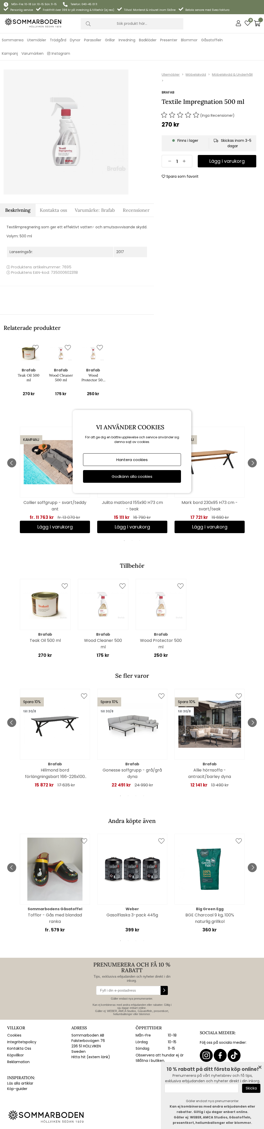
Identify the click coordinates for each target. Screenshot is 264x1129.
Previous (11, 463)
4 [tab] (143, 795)
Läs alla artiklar (20, 1083)
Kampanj (10, 53)
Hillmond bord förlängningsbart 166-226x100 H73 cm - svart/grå (55, 773)
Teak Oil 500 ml (28, 377)
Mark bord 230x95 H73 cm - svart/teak (210, 506)
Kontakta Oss (19, 1048)
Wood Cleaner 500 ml (61, 377)
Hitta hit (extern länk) (90, 1057)
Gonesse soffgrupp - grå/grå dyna (132, 773)
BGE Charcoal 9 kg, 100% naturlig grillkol (209, 918)
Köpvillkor (15, 1055)
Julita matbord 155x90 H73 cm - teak (132, 506)
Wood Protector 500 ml (93, 377)
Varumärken (32, 53)
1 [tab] (124, 540)
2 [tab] (132, 540)
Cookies (14, 1035)
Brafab (168, 92)
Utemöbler (171, 74)
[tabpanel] (55, 480)
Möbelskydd (196, 74)
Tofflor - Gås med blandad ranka (55, 918)
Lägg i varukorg (55, 527)
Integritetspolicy (21, 1042)
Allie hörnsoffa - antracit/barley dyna (209, 773)
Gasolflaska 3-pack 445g (132, 915)
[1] (66, 131)
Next (252, 463)
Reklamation (18, 1061)
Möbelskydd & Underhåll (232, 74)
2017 (120, 251)
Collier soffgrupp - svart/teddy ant (54, 506)
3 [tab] (139, 540)
